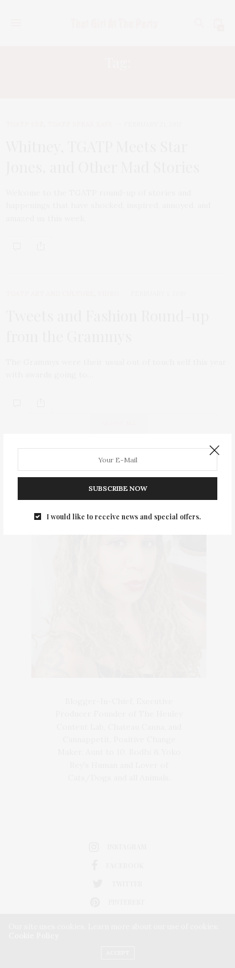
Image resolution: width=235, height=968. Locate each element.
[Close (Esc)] (214, 451)
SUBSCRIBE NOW (117, 488)
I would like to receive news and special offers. (124, 516)
